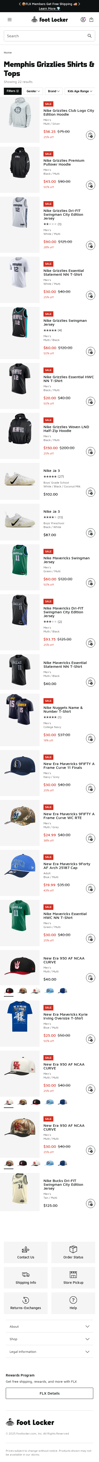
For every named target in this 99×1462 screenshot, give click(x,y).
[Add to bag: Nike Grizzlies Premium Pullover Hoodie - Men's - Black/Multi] (90, 185)
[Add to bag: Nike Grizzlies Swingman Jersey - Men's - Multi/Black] (90, 351)
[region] (49, 6)
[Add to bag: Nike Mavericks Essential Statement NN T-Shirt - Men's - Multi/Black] (90, 682)
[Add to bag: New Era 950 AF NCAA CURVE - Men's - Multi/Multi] (90, 977)
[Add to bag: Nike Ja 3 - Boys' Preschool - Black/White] (90, 532)
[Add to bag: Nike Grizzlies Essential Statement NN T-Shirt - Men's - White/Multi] (90, 295)
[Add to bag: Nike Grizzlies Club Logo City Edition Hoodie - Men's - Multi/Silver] (90, 135)
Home (8, 52)
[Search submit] (89, 36)
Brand (52, 91)
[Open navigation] (9, 19)
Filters (11, 91)
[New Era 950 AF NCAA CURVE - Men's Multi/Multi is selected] (8, 991)
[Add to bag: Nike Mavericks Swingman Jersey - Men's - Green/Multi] (90, 582)
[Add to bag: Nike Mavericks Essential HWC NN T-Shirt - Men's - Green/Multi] (90, 938)
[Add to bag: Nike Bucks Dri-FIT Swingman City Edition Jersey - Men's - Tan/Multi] (90, 1203)
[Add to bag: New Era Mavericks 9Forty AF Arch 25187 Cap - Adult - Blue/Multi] (90, 888)
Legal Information (23, 1351)
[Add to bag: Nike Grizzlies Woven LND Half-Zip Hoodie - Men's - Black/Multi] (90, 451)
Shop (13, 1339)
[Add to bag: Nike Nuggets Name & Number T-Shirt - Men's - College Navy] (90, 738)
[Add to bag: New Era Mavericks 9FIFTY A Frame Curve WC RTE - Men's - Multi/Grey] (90, 838)
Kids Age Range (78, 91)
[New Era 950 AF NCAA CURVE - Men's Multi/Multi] (22, 991)
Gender (32, 91)
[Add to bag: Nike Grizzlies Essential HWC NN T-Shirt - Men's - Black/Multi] (90, 401)
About (14, 1326)
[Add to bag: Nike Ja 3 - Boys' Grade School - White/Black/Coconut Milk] (90, 492)
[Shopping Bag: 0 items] (91, 19)
